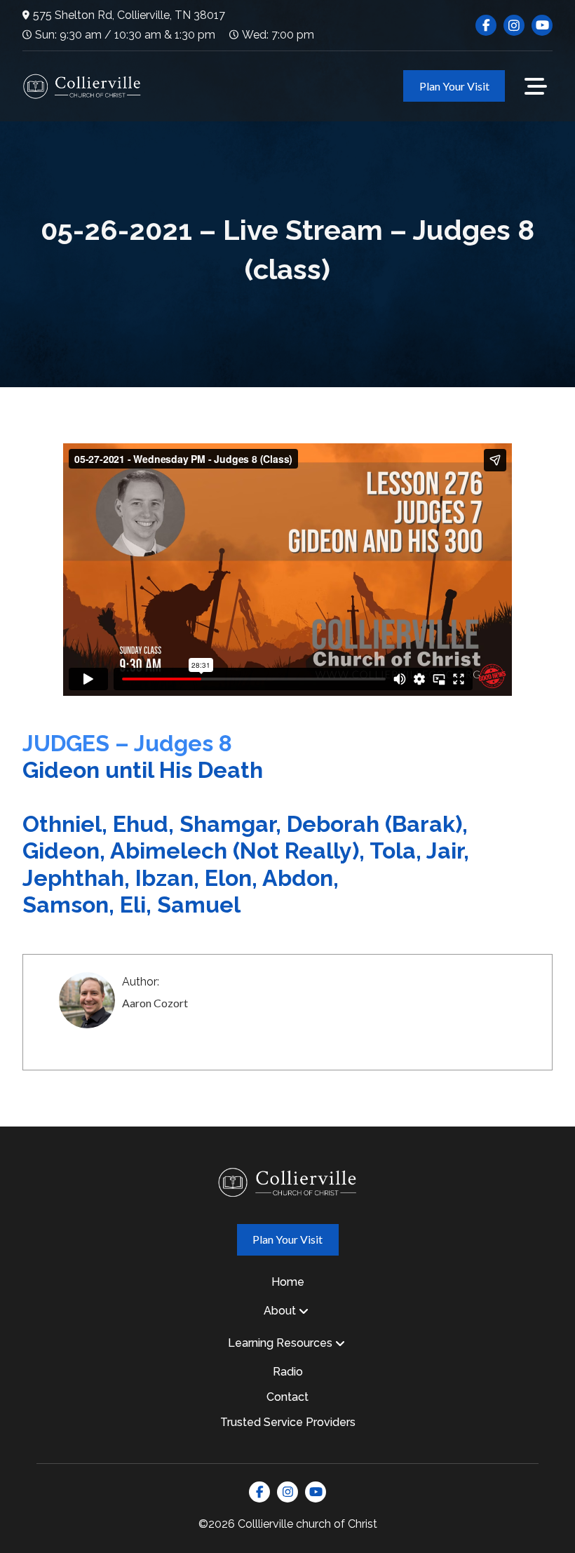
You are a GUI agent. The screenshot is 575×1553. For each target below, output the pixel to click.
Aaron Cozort (155, 1002)
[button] (536, 86)
